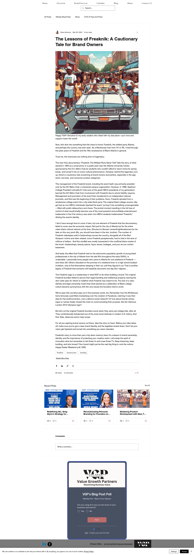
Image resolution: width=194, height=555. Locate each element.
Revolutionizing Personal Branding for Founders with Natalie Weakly (97, 412)
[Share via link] (67, 366)
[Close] (191, 551)
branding (83, 353)
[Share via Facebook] (56, 366)
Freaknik (60, 353)
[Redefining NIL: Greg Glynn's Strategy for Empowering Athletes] (60, 399)
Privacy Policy (89, 551)
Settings (174, 551)
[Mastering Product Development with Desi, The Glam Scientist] (133, 399)
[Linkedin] (44, 544)
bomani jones (71, 353)
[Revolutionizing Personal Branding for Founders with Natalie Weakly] (97, 399)
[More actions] (137, 32)
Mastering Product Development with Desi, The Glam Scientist (133, 412)
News (77, 17)
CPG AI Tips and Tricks (93, 17)
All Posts (47, 17)
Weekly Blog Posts (63, 17)
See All (147, 385)
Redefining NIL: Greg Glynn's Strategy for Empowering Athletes (57, 412)
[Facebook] (49, 544)
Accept (184, 551)
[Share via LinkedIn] (62, 366)
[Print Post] (73, 366)
